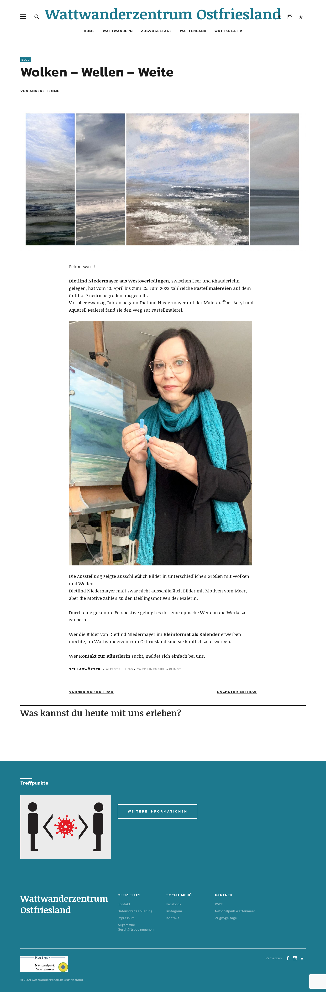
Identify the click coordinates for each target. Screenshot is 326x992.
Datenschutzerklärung (135, 911)
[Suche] (37, 17)
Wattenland (193, 30)
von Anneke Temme (39, 90)
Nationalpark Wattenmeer (235, 911)
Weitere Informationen (157, 811)
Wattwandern (118, 30)
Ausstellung (119, 669)
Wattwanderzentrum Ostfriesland (163, 13)
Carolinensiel (151, 669)
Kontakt (300, 17)
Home (89, 30)
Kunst (175, 669)
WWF (218, 904)
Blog (25, 60)
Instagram (290, 17)
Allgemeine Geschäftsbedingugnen (135, 927)
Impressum (126, 918)
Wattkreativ (228, 30)
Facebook (279, 17)
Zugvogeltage (156, 30)
